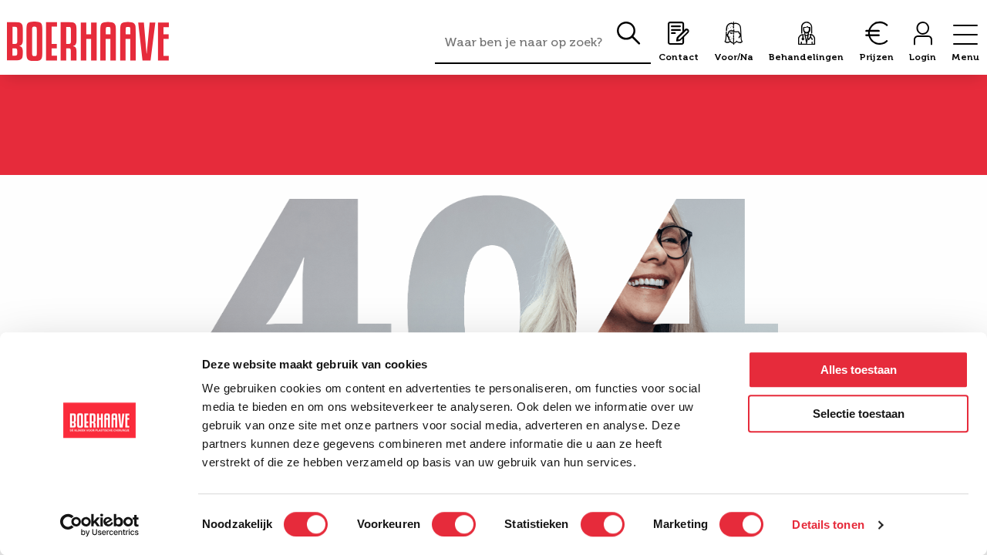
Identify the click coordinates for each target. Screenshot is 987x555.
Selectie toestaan (858, 413)
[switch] (454, 524)
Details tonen (828, 524)
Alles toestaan (858, 369)
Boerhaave (88, 41)
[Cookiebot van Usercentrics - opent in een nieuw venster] (99, 524)
